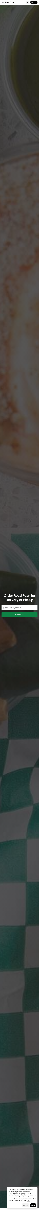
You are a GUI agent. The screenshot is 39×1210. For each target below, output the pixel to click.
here (28, 1201)
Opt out (25, 1205)
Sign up (33, 2)
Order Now (19, 615)
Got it (33, 1205)
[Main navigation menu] (2, 2)
